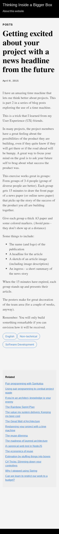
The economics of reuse (19, 451)
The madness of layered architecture (26, 440)
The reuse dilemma (16, 435)
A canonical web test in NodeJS (23, 446)
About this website (13, 11)
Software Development (19, 344)
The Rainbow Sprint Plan (20, 407)
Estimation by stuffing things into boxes (27, 456)
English (9, 336)
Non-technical (28, 336)
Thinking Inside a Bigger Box (27, 5)
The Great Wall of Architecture (22, 421)
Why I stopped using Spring (21, 470)
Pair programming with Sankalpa (24, 383)
